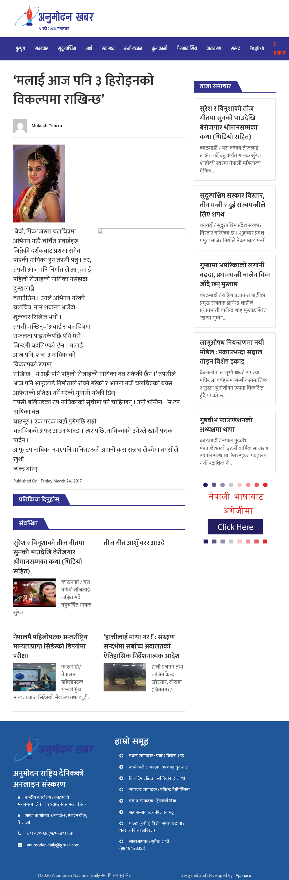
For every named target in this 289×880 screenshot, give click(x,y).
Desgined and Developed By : (215, 875)
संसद (235, 48)
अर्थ (89, 48)
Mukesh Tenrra (47, 126)
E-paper (280, 48)
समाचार (41, 48)
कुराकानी (159, 48)
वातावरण (214, 48)
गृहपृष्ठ (20, 48)
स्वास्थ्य (108, 48)
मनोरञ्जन (133, 48)
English (256, 48)
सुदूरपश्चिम (67, 48)
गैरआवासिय (187, 48)
